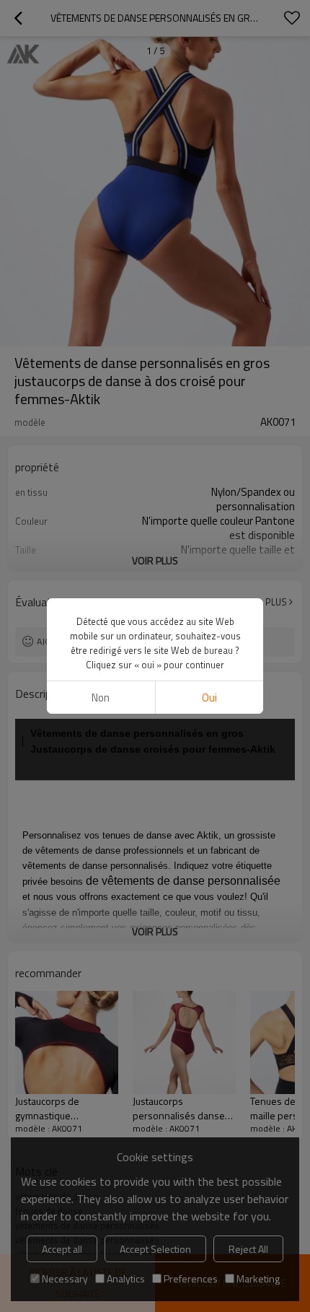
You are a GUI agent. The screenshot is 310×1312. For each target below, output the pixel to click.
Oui (209, 697)
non (101, 697)
